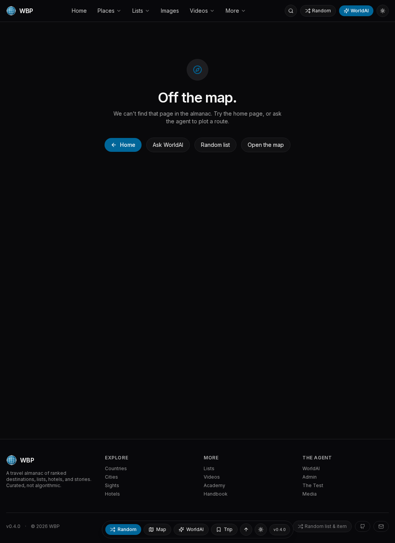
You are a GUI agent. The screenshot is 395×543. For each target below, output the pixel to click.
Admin (309, 477)
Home (79, 10)
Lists (137, 10)
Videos (199, 10)
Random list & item (326, 526)
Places (106, 10)
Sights (112, 485)
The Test (312, 485)
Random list (215, 144)
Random (321, 10)
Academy (214, 485)
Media (309, 494)
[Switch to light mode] (382, 11)
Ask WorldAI (168, 144)
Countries (116, 468)
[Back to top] (246, 529)
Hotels (112, 494)
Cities (111, 477)
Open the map (266, 144)
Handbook (216, 494)
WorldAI (360, 10)
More (232, 10)
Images (170, 10)
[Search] (291, 11)
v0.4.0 (13, 526)
